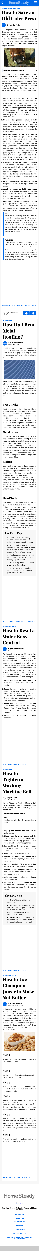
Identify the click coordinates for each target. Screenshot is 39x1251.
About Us (19, 1214)
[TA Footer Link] (19, 1203)
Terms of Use (20, 1229)
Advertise (19, 1218)
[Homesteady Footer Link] (19, 1196)
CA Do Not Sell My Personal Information (19, 1238)
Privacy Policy (19, 1233)
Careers (19, 1226)
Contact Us (19, 1222)
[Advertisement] (19, 282)
